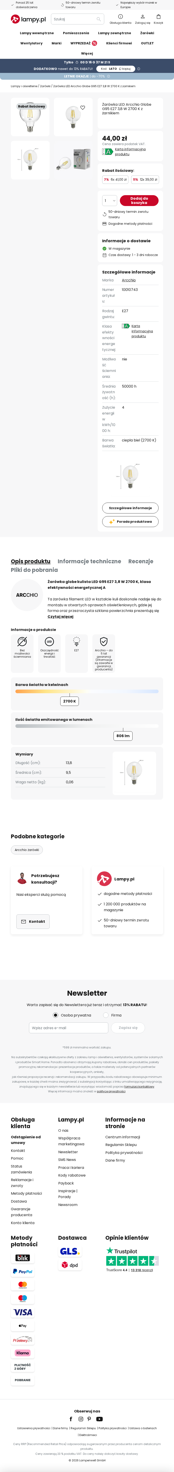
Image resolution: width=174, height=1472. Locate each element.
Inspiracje (66, 1191)
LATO (115, 69)
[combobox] (77, 19)
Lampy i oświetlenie (24, 86)
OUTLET (147, 43)
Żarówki (45, 86)
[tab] (31, 561)
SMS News (67, 1159)
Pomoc (17, 1158)
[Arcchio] (27, 595)
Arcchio (129, 280)
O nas (63, 1130)
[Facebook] (74, 1419)
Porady (64, 1196)
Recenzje (140, 561)
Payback (66, 1183)
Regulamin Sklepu (121, 1144)
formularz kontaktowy (139, 1086)
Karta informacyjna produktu (130, 151)
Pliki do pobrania (34, 570)
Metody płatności (26, 1193)
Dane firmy (115, 1160)
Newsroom (67, 1204)
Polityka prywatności (124, 1152)
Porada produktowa (134, 521)
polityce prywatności (111, 1091)
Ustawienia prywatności (33, 1428)
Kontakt (18, 1150)
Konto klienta (22, 1222)
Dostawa (19, 1201)
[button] (30, 160)
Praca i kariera (71, 1167)
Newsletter (68, 1152)
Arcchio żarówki (27, 850)
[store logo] (28, 19)
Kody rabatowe (72, 1175)
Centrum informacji (122, 1137)
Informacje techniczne (89, 561)
